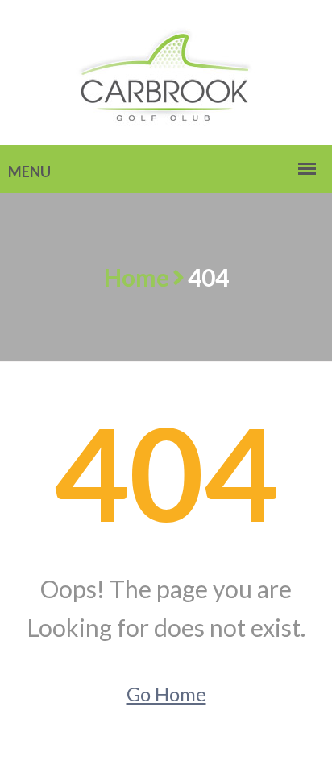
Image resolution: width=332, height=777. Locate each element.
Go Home (166, 693)
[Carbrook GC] (166, 70)
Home (136, 276)
